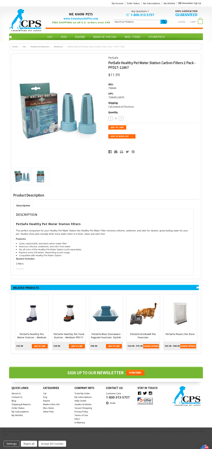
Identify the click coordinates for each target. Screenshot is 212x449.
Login (181, 21)
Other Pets (157, 37)
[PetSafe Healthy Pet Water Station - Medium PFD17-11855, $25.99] (32, 313)
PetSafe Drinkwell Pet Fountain (143, 335)
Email (112, 403)
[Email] (115, 151)
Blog (14, 400)
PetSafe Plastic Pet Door (180, 334)
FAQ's (77, 418)
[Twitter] (127, 151)
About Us (16, 393)
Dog (64, 37)
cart (193, 21)
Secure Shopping (83, 407)
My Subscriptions (151, 3)
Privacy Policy (81, 411)
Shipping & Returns (21, 404)
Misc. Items (132, 37)
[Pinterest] (133, 151)
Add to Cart (39, 346)
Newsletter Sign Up (191, 3)
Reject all (29, 444)
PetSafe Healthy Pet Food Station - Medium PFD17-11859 (69, 337)
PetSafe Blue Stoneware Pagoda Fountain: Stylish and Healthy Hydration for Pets (106, 339)
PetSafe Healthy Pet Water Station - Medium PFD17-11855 (32, 337)
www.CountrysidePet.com (81, 18)
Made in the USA (104, 37)
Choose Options (151, 346)
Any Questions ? (140, 11)
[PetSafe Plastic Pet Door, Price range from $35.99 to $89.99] (180, 313)
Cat (50, 37)
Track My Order (82, 393)
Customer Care (118, 396)
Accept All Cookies (52, 444)
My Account (117, 3)
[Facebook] (110, 151)
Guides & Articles (83, 404)
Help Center (80, 400)
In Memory (80, 422)
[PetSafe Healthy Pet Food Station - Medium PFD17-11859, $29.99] (69, 313)
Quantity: (113, 112)
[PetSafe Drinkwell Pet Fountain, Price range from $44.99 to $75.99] (143, 313)
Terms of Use (81, 415)
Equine (80, 37)
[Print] (121, 151)
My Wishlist (169, 3)
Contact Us (17, 397)
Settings (11, 444)
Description (23, 205)
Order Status (133, 3)
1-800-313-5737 (142, 15)
